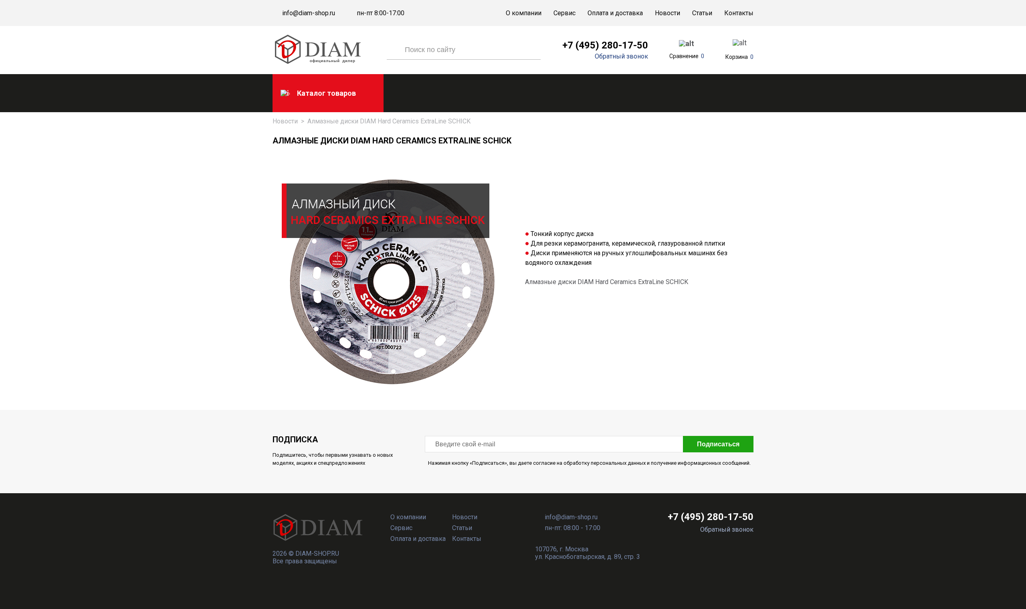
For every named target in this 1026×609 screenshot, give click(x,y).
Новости (667, 13)
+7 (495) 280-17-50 (605, 45)
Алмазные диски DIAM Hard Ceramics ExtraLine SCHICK (606, 282)
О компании (523, 13)
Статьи (702, 13)
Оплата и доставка (615, 13)
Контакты (738, 13)
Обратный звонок (621, 56)
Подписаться (718, 444)
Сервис (564, 13)
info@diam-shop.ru (308, 13)
